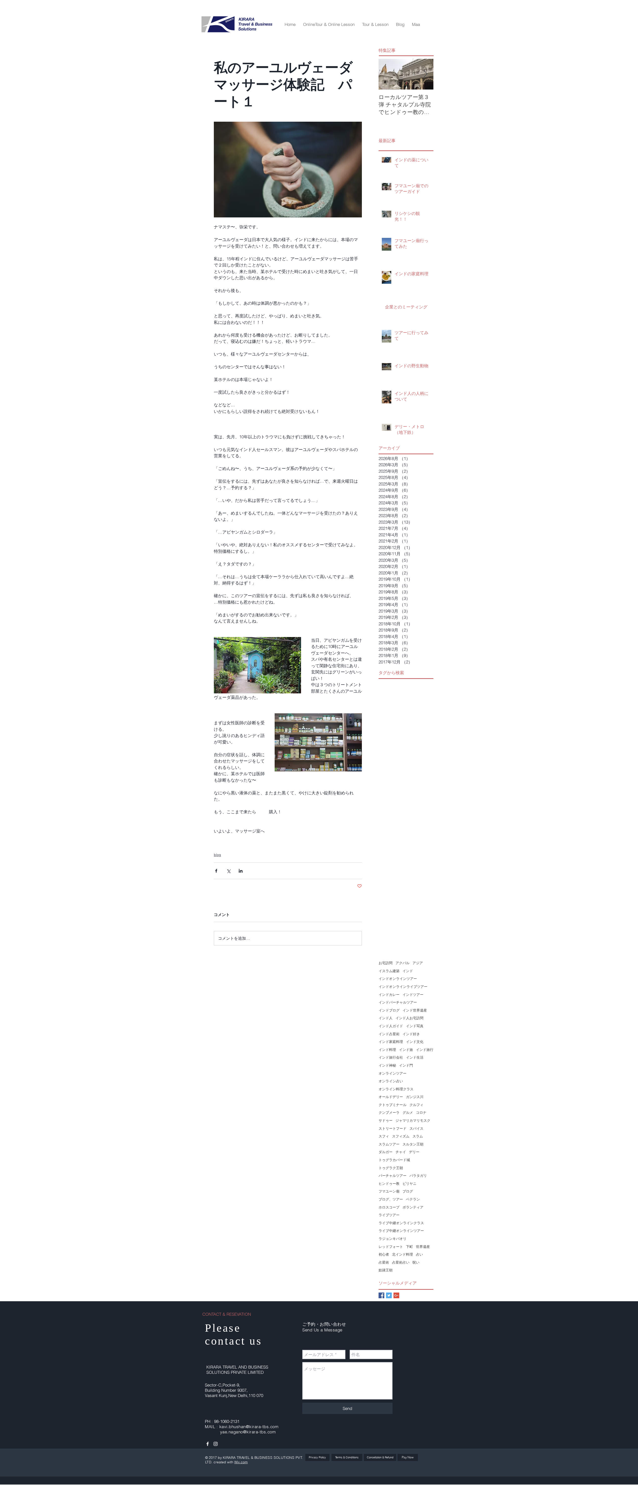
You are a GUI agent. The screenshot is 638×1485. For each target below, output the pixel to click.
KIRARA (230, 1457)
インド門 (406, 1065)
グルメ (407, 1112)
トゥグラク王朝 (391, 1168)
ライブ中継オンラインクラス (401, 1223)
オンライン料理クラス (396, 1089)
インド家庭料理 (391, 1041)
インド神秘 (387, 1065)
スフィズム (400, 1136)
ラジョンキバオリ (392, 1238)
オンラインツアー (392, 1073)
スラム (417, 1136)
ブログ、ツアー (391, 1199)
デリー (414, 1152)
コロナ (421, 1112)
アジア (417, 963)
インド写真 (414, 1026)
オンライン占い (391, 1081)
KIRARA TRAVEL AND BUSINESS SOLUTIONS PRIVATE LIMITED (237, 1369)
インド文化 (414, 1041)
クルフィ (416, 1105)
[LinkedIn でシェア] (240, 870)
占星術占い (400, 1262)
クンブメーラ (389, 1112)
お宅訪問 (386, 963)
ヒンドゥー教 (389, 1183)
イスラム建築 (389, 971)
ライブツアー (389, 1215)
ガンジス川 (414, 1097)
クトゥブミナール (392, 1105)
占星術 (384, 1262)
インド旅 (406, 1049)
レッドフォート (391, 1246)
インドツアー (412, 994)
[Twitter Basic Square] (389, 1295)
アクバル (402, 963)
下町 (409, 1246)
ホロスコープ (389, 1207)
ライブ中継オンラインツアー (401, 1230)
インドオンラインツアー (398, 978)
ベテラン (413, 1199)
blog (217, 854)
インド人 (386, 1018)
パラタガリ (418, 1175)
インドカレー (389, 994)
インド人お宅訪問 (409, 1018)
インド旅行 (424, 1049)
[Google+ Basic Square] (396, 1295)
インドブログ (389, 1010)
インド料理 (387, 1049)
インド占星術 (389, 1034)
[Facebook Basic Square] (381, 1295)
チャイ (401, 1152)
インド (407, 971)
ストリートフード (392, 1128)
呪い (415, 1262)
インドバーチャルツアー (398, 1002)
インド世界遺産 (414, 1010)
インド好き (411, 1034)
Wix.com (241, 1462)
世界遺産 (423, 1246)
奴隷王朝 (386, 1270)
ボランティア (412, 1207)
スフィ (384, 1136)
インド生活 (414, 1057)
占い (419, 1254)
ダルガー (386, 1152)
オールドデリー (391, 1097)
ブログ (407, 1191)
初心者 (384, 1254)
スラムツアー (389, 1144)
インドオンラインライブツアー (403, 986)
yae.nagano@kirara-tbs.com (248, 1431)
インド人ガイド (391, 1026)
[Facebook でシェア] (216, 870)
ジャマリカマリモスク (413, 1120)
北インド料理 (402, 1254)
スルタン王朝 (412, 1144)
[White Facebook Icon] (207, 1444)
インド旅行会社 (391, 1057)
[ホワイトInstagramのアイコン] (215, 1444)
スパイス (416, 1128)
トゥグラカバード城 (394, 1160)
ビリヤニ (409, 1183)
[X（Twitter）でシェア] (228, 870)
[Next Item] (425, 74)
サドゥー (386, 1120)
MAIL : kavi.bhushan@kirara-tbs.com (241, 1426)
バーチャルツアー (392, 1175)
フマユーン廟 (389, 1191)
